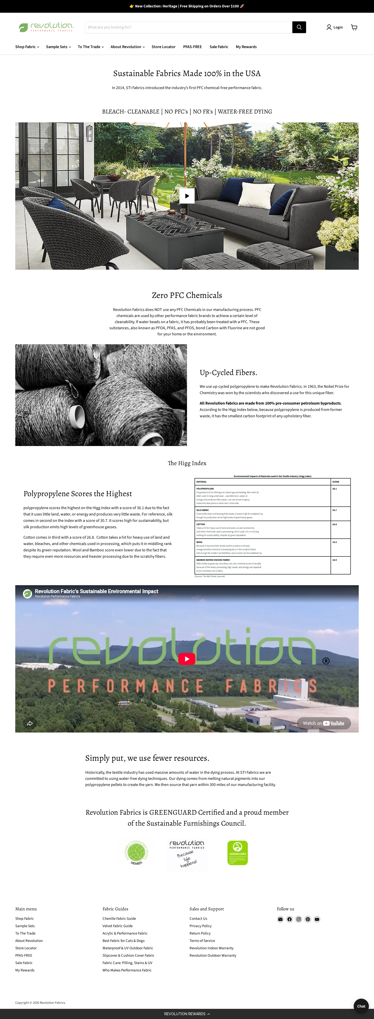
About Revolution (126, 47)
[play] (187, 196)
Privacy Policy (201, 926)
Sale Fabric (219, 47)
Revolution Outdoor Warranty (213, 955)
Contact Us (198, 918)
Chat (361, 1006)
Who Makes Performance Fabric (127, 970)
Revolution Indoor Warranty (212, 948)
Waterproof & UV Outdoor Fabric (128, 948)
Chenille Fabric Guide (119, 918)
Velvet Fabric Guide (118, 926)
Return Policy (200, 933)
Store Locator (164, 47)
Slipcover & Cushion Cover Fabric (128, 955)
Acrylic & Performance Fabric (125, 933)
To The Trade (89, 47)
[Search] (299, 27)
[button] (187, 1014)
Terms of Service (202, 940)
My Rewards (246, 47)
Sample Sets (57, 47)
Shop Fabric (25, 47)
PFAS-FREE (192, 47)
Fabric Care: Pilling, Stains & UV (127, 963)
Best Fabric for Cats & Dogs (124, 940)
